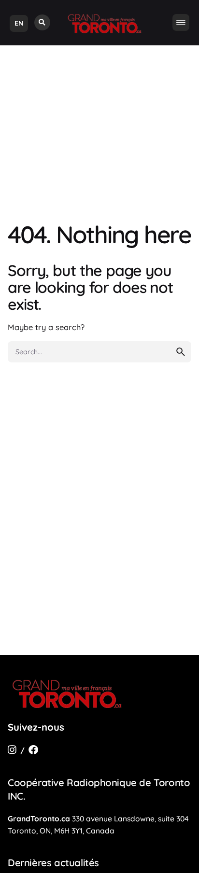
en (18, 23)
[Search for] (99, 351)
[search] (180, 351)
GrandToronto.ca (39, 818)
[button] (42, 22)
